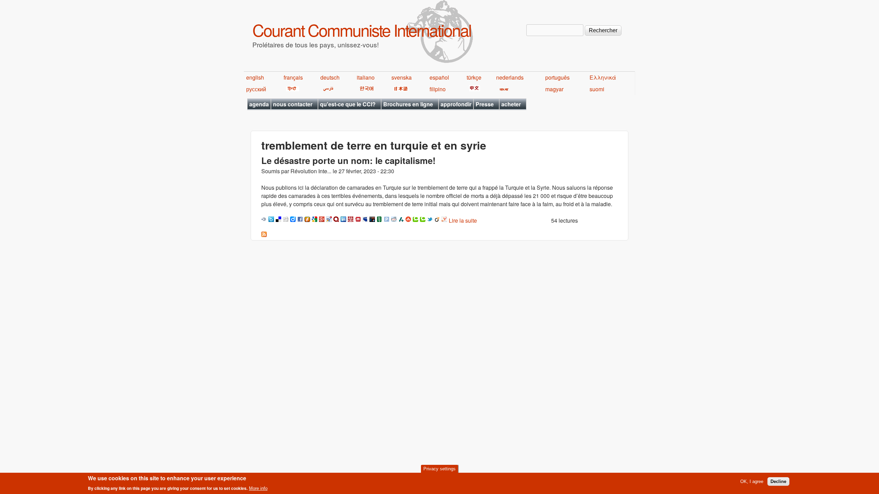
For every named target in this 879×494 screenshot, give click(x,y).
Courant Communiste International (361, 30)
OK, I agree (751, 481)
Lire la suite (463, 220)
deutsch (330, 77)
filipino (438, 89)
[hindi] (291, 89)
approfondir (456, 104)
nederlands (510, 77)
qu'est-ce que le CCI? (348, 104)
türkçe (474, 77)
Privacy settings (439, 468)
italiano (366, 77)
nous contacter (292, 104)
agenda (259, 104)
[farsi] (327, 89)
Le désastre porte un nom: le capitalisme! (348, 160)
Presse (485, 104)
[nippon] (399, 89)
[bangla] (503, 89)
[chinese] (473, 89)
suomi (597, 89)
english (255, 77)
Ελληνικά (603, 77)
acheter (511, 104)
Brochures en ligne (408, 104)
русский (256, 89)
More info (258, 488)
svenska (401, 77)
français (293, 77)
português (557, 77)
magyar (554, 89)
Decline (778, 481)
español (439, 77)
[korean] (365, 89)
